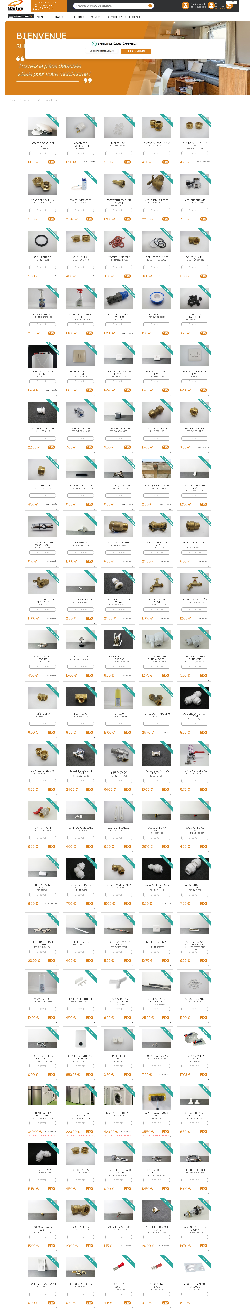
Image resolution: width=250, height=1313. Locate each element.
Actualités (79, 17)
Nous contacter (89, 162)
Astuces (96, 17)
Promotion (60, 17)
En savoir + (43, 153)
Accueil (42, 17)
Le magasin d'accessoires (123, 17)
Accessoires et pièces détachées (38, 100)
